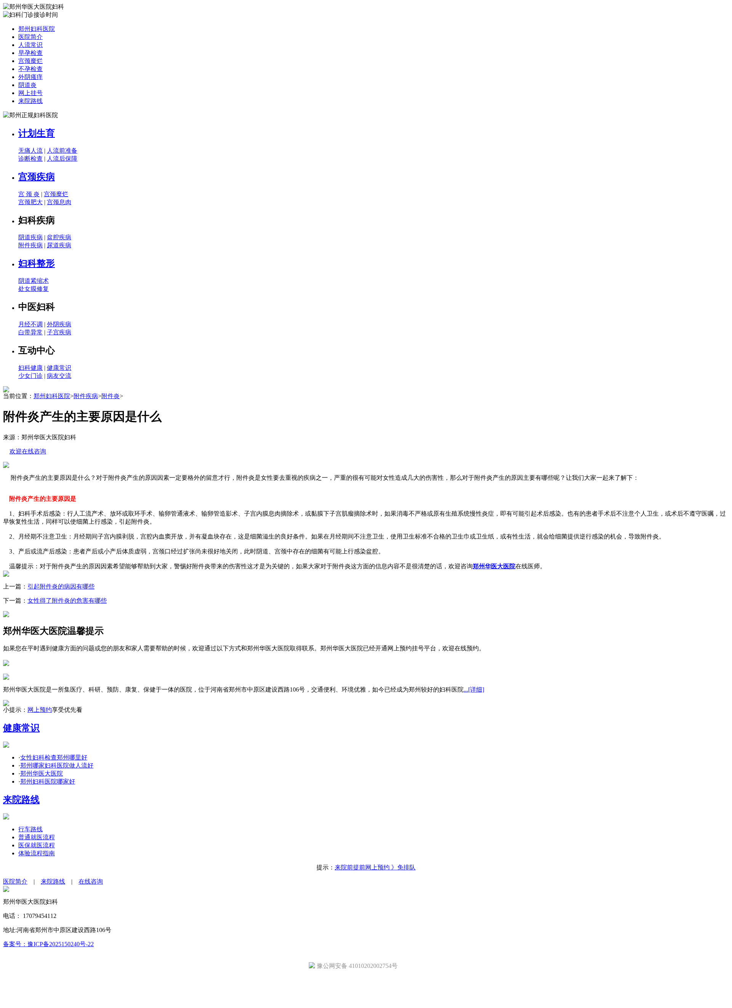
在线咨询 (91, 881)
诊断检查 (30, 158)
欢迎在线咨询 (28, 451)
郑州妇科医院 (36, 29)
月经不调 (30, 324)
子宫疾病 (59, 332)
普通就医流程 (36, 837)
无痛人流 (30, 150)
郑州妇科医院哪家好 (47, 781)
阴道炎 (27, 85)
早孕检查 (30, 53)
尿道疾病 (59, 245)
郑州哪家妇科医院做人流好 (56, 765)
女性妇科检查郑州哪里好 (53, 757)
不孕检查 (30, 69)
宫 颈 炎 (29, 194)
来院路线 (30, 101)
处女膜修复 (33, 288)
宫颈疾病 (36, 177)
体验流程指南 (36, 853)
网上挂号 (30, 93)
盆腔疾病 (59, 237)
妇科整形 (36, 263)
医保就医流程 (36, 845)
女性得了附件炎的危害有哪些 (67, 600)
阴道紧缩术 (33, 280)
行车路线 (30, 829)
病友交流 (59, 376)
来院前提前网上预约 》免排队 (375, 867)
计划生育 (36, 133)
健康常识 (59, 367)
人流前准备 (62, 150)
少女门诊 (30, 376)
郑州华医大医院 (494, 566)
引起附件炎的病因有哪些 (61, 586)
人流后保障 (62, 158)
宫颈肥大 (30, 202)
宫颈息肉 (59, 202)
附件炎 (110, 396)
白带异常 (30, 332)
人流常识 (30, 45)
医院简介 (30, 37)
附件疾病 (30, 245)
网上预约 (39, 709)
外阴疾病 (59, 324)
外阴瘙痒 (30, 77)
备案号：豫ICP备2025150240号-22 (48, 944)
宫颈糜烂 (30, 61)
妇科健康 (30, 367)
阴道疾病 (30, 237)
